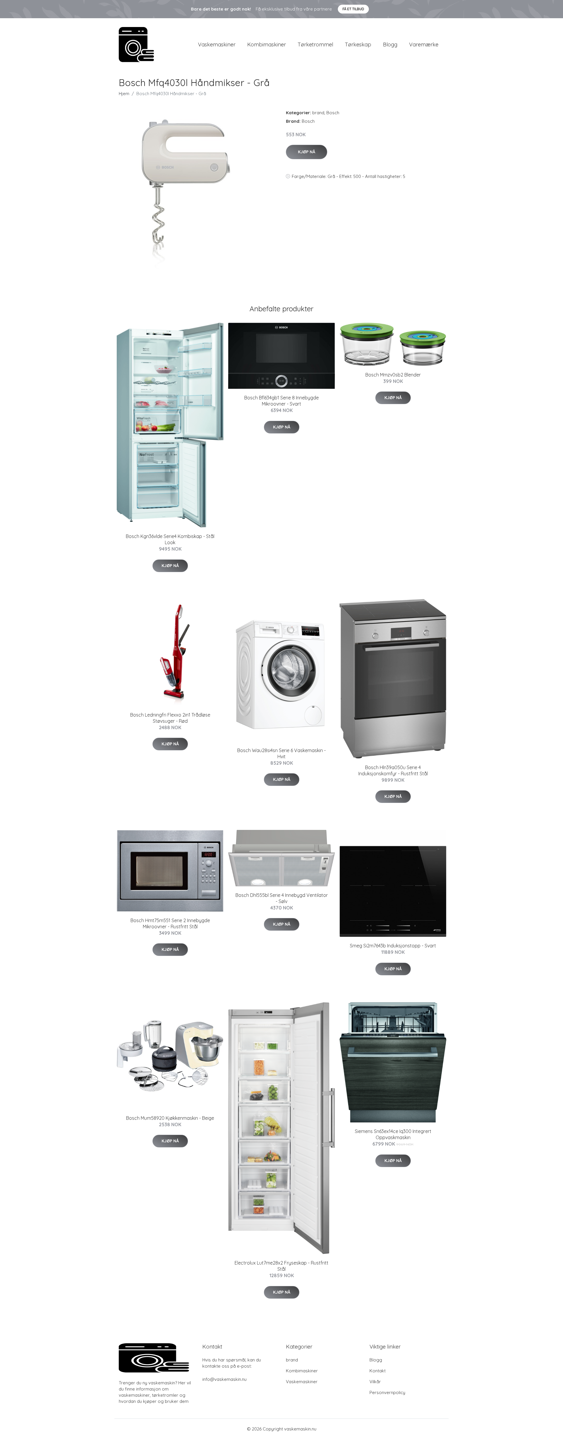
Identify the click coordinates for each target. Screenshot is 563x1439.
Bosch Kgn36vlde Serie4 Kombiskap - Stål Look (170, 539)
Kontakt (377, 1371)
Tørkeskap (358, 44)
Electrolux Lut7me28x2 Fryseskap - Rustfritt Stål (281, 1266)
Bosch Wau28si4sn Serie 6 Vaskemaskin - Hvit (281, 753)
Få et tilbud (353, 9)
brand (318, 112)
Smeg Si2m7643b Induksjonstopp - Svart (393, 946)
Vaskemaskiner (216, 44)
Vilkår (375, 1381)
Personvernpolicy (387, 1392)
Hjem (124, 93)
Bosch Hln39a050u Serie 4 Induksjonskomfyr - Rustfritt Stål (393, 770)
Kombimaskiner (266, 44)
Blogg (390, 44)
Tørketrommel (315, 44)
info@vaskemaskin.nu (224, 1379)
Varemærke (423, 44)
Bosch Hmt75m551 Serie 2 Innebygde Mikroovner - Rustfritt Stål (170, 923)
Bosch (332, 112)
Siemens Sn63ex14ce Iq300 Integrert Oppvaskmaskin (393, 1134)
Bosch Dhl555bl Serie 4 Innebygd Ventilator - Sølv (281, 898)
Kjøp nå (306, 151)
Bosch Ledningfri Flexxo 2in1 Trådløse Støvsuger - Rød (170, 718)
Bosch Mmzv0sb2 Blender (393, 375)
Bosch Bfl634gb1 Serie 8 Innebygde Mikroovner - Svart (281, 401)
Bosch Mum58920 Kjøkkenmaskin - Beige (170, 1118)
